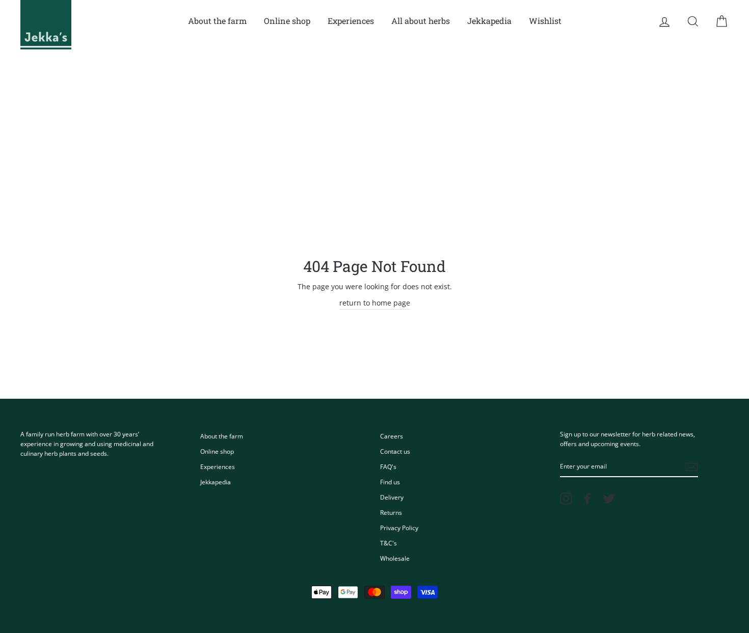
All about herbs (420, 20)
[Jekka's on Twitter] (609, 498)
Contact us (395, 451)
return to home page (374, 303)
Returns (391, 512)
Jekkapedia (489, 20)
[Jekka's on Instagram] (566, 498)
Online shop (287, 20)
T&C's (388, 543)
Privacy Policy (399, 528)
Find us (390, 482)
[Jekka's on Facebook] (587, 498)
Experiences (351, 20)
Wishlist (545, 20)
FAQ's (388, 466)
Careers (391, 436)
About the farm (217, 20)
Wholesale (395, 558)
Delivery (392, 497)
